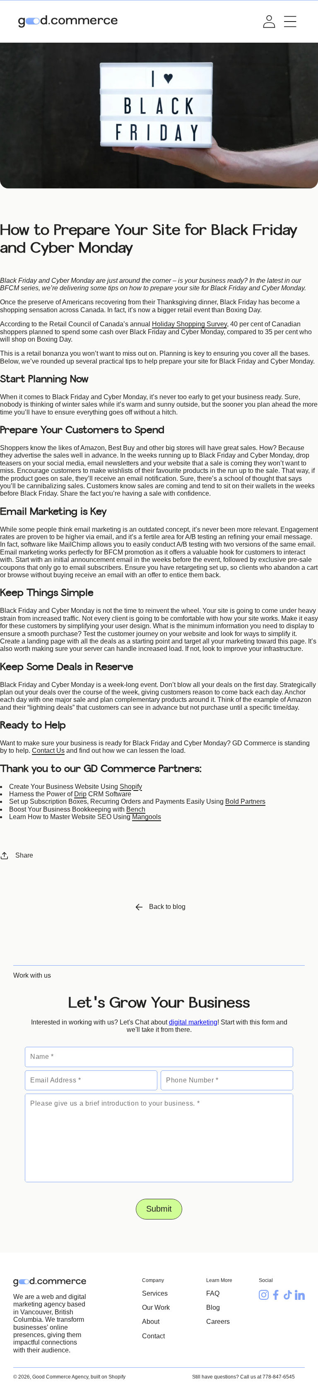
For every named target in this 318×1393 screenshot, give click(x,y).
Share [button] (24, 855)
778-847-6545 (279, 1377)
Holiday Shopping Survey (189, 324)
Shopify (131, 786)
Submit (159, 1208)
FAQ (212, 1293)
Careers (218, 1321)
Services (155, 1293)
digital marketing (193, 1022)
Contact (153, 1336)
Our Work (156, 1307)
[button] (290, 21)
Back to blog (167, 906)
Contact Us (48, 750)
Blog (213, 1307)
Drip (80, 794)
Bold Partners (245, 801)
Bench (135, 809)
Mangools (146, 816)
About (150, 1321)
